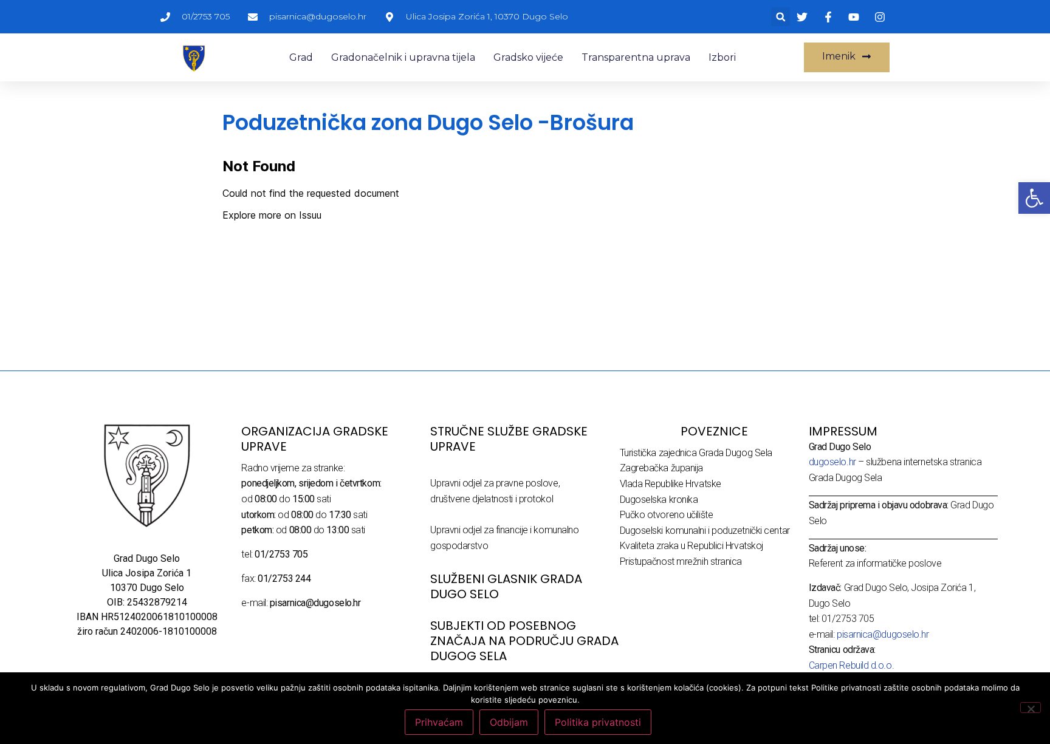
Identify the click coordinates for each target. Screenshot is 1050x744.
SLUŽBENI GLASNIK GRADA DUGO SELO (506, 586)
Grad (301, 57)
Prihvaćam (439, 722)
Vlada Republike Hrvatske (670, 484)
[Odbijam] (1030, 707)
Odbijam (509, 722)
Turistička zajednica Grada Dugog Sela (696, 453)
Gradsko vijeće (528, 57)
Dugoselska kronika (659, 499)
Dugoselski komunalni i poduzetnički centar (705, 530)
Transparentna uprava (636, 57)
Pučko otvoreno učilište (666, 514)
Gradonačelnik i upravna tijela (403, 57)
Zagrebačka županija (661, 468)
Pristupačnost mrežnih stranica (681, 561)
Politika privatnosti (598, 722)
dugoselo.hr (832, 462)
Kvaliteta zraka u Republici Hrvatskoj (691, 545)
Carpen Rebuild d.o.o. (851, 665)
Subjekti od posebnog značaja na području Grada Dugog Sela (524, 640)
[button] (780, 16)
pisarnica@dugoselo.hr (883, 634)
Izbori (722, 57)
